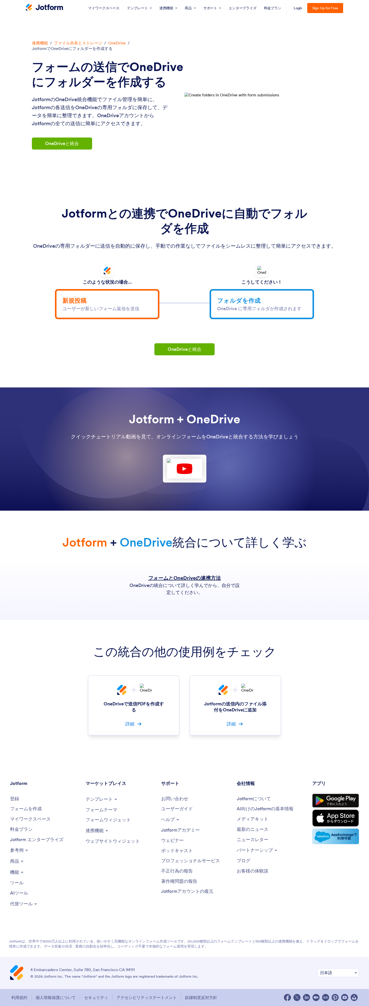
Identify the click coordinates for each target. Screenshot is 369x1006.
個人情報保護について (56, 997)
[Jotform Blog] (325, 997)
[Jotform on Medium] (316, 997)
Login (298, 8)
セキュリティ (96, 997)
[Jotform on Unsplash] (354, 997)
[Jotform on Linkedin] (306, 997)
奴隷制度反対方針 (201, 997)
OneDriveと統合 (62, 143)
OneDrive (117, 42)
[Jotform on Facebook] (287, 997)
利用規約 (19, 997)
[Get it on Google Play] (335, 801)
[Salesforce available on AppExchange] (335, 836)
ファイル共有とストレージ (78, 42)
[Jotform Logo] (44, 8)
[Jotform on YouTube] (344, 997)
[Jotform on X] (296, 997)
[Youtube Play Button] (184, 468)
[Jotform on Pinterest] (335, 997)
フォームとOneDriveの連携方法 (184, 578)
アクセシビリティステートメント (146, 997)
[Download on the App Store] (335, 818)
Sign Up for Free (325, 8)
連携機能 (40, 42)
